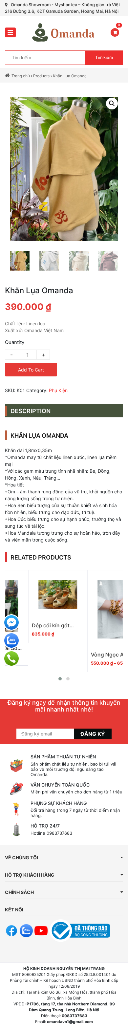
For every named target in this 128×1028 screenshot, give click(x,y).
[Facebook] (11, 622)
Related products (41, 557)
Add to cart (31, 369)
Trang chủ (20, 75)
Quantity (14, 342)
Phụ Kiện (58, 390)
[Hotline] (11, 658)
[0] (115, 32)
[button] (60, 679)
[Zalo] (11, 640)
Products (41, 75)
